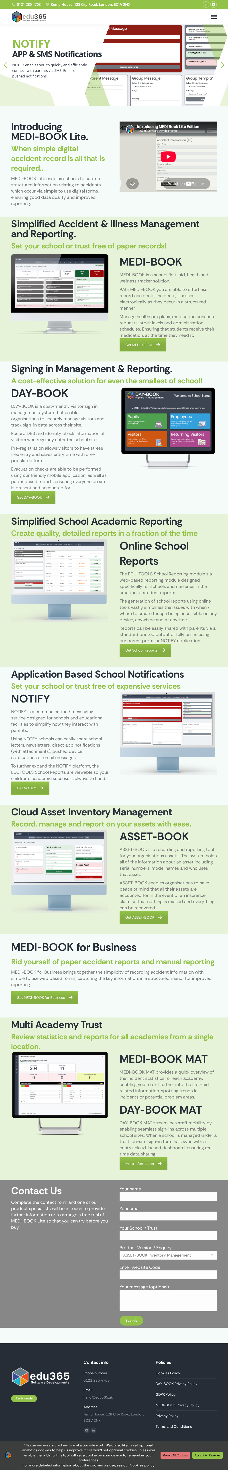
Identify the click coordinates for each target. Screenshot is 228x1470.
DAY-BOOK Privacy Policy (176, 1383)
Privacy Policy (167, 1415)
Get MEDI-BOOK (138, 345)
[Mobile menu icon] (214, 17)
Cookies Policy (168, 1373)
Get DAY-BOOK (29, 497)
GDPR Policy (166, 1394)
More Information (139, 1163)
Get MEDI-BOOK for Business (41, 997)
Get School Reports (141, 650)
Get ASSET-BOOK (139, 917)
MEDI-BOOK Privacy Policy (178, 1405)
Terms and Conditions (174, 1426)
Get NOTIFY (26, 788)
